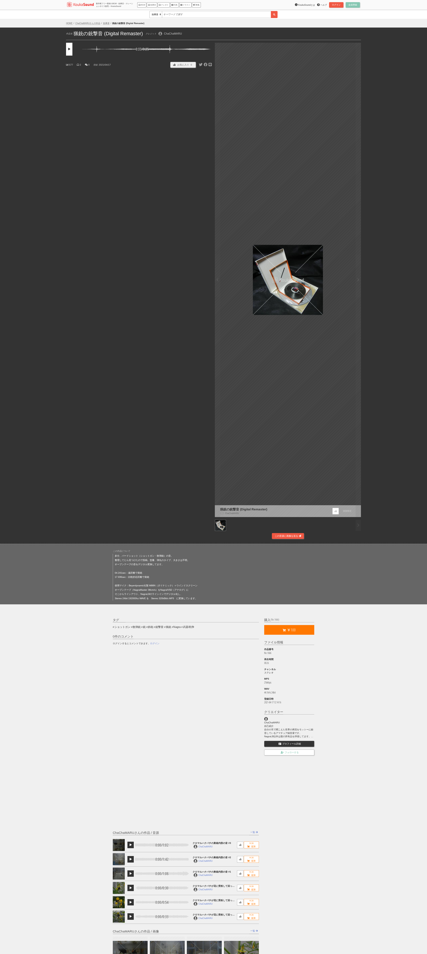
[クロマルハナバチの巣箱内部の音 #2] (119, 859)
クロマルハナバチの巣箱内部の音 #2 (212, 857)
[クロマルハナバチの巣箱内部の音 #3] (119, 845)
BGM (142, 5)
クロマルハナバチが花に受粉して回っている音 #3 (214, 886)
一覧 (253, 832)
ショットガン (122, 627)
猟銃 (168, 627)
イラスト (186, 5)
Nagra (177, 627)
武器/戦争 (188, 627)
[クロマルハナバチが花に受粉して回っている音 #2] (119, 902)
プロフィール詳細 (291, 743)
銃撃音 (159, 627)
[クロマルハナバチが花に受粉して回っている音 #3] (119, 888)
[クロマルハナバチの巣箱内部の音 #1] (119, 874)
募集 (197, 5)
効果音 (153, 5)
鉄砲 (150, 627)
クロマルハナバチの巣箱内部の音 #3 (212, 843)
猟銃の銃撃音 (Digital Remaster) (243, 509)
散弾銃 (137, 627)
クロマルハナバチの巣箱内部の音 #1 (212, 871)
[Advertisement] (139, 530)
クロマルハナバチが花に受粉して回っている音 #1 (214, 914)
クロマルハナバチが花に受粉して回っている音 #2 (214, 900)
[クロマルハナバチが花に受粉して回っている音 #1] (119, 917)
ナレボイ (164, 5)
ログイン (154, 643)
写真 (175, 5)
